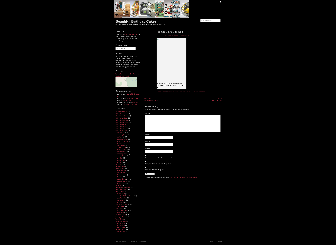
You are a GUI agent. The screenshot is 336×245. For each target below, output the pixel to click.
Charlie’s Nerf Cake (132, 98)
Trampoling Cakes (121, 221)
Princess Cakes (120, 200)
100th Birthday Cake (121, 112)
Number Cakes (120, 194)
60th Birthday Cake (121, 124)
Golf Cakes (118, 177)
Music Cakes (119, 191)
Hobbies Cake (119, 183)
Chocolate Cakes (120, 151)
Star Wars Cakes (120, 215)
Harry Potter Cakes (121, 181)
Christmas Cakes (120, 156)
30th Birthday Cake (121, 118)
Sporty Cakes (119, 212)
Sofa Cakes (119, 208)
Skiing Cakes (119, 206)
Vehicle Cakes (120, 229)
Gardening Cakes (120, 170)
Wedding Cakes (120, 231)
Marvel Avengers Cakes (122, 187)
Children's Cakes (171, 91)
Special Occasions (121, 210)
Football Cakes (120, 166)
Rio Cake (135, 102)
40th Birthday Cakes (121, 120)
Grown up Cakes (120, 179)
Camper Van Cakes (121, 141)
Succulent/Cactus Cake (129, 104)
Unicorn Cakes (120, 227)
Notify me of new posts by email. (155, 170)
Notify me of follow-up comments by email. (158, 164)
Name (147, 134)
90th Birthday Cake (121, 130)
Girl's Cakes (202, 91)
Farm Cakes (119, 164)
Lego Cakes (119, 185)
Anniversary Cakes (121, 135)
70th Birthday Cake (121, 126)
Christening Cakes (121, 154)
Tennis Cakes (119, 219)
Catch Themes (218, 241)
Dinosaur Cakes (120, 160)
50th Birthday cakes (121, 122)
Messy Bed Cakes (121, 189)
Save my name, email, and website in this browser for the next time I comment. (169, 158)
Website (147, 148)
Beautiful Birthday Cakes (136, 21)
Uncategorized (120, 225)
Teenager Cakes (120, 217)
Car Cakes (118, 143)
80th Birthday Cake (121, 128)
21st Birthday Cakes (121, 116)
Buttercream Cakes (121, 139)
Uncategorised (120, 223)
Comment (148, 113)
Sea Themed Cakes (121, 204)
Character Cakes (162, 91)
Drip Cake (118, 162)
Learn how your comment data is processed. (183, 177)
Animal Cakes (119, 133)
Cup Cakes (179, 91)
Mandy (176, 35)
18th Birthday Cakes (121, 114)
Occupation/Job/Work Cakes (124, 196)
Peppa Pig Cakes (120, 198)
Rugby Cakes (119, 202)
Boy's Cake (119, 137)
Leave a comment (185, 35)
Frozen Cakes (186, 91)
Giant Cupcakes (194, 91)
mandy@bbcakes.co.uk (131, 34)
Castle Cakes (119, 145)
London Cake (127, 100)
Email (147, 141)
